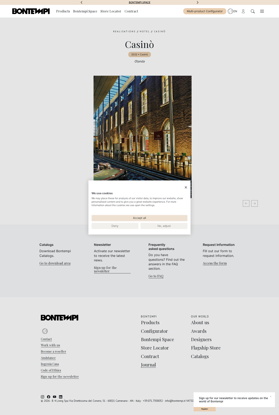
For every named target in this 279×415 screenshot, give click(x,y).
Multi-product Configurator (205, 11)
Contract (131, 11)
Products (63, 11)
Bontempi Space (85, 11)
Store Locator (110, 11)
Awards (139, 2)
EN (235, 11)
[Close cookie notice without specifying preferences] (185, 187)
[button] (81, 2)
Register (204, 409)
